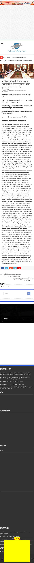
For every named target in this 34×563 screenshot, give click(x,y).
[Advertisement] (17, 345)
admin (4, 87)
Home (2, 60)
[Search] (28, 293)
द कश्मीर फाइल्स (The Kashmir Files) (16, 384)
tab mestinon (3, 387)
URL (1, 381)
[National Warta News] (17, 47)
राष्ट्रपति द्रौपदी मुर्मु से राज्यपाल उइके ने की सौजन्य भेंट (21, 279)
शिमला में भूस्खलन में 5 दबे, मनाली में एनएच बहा (13, 381)
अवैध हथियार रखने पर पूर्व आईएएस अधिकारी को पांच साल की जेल (17, 374)
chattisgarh (8, 60)
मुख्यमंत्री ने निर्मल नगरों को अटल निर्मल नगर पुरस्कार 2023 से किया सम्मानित (12, 275)
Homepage (3, 384)
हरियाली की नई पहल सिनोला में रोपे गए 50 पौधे (9, 536)
